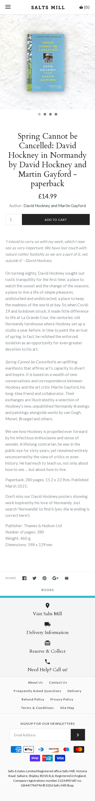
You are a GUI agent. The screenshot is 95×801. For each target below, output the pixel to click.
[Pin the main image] (44, 578)
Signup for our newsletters (47, 724)
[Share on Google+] (56, 578)
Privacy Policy (61, 699)
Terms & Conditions (37, 708)
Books (47, 590)
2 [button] (44, 114)
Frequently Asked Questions (37, 691)
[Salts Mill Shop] (47, 7)
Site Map (67, 708)
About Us (35, 682)
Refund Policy (33, 699)
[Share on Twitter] (34, 578)
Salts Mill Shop (63, 785)
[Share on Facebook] (24, 578)
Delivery (75, 691)
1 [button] (39, 114)
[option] (47, 62)
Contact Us (58, 682)
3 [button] (50, 114)
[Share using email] (67, 578)
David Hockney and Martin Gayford (54, 205)
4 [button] (55, 114)
